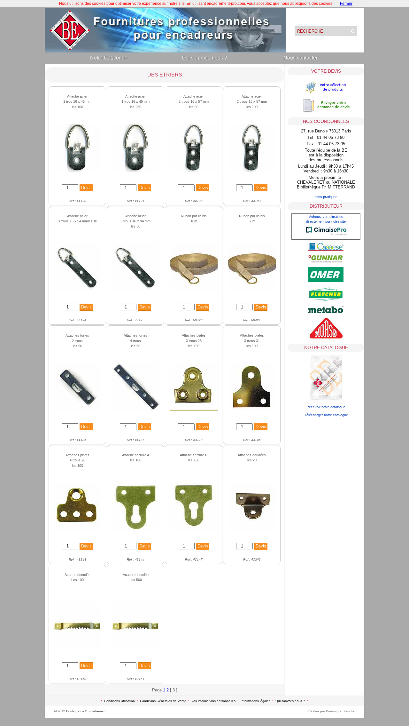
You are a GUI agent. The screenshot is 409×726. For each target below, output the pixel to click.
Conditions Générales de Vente (163, 701)
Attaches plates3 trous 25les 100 (194, 340)
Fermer (346, 3)
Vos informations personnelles (213, 701)
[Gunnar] (325, 261)
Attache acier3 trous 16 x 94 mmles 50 (135, 221)
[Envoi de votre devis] (325, 112)
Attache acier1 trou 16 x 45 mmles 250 (135, 101)
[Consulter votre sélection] (325, 94)
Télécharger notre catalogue (326, 415)
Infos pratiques (325, 197)
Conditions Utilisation (119, 701)
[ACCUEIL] (165, 51)
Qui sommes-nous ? (204, 57)
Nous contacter (300, 57)
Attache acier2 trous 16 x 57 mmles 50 (194, 101)
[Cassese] (325, 249)
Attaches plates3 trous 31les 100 (252, 340)
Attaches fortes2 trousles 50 (77, 340)
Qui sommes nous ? (290, 701)
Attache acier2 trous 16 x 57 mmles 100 (252, 101)
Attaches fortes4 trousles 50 (135, 340)
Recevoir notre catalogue (325, 407)
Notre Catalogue (108, 57)
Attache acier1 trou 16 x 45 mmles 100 (77, 101)
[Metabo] (325, 312)
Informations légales (255, 701)
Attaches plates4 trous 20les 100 (77, 460)
